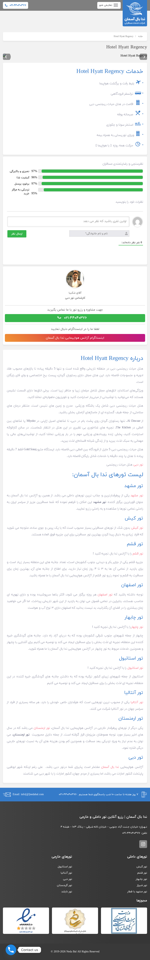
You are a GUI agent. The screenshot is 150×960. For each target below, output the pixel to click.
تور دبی (138, 465)
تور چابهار (137, 627)
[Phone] (11, 950)
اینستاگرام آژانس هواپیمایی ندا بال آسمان (75, 338)
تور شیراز (142, 885)
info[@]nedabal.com (32, 794)
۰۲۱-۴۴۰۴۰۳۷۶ (75, 317)
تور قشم (138, 553)
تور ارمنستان (42, 728)
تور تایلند (66, 891)
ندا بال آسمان (110, 767)
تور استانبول (135, 668)
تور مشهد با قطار (137, 891)
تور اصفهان (105, 594)
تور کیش (137, 528)
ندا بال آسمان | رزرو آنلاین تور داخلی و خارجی (135, 13)
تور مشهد (136, 495)
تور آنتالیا (137, 702)
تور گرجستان (64, 885)
